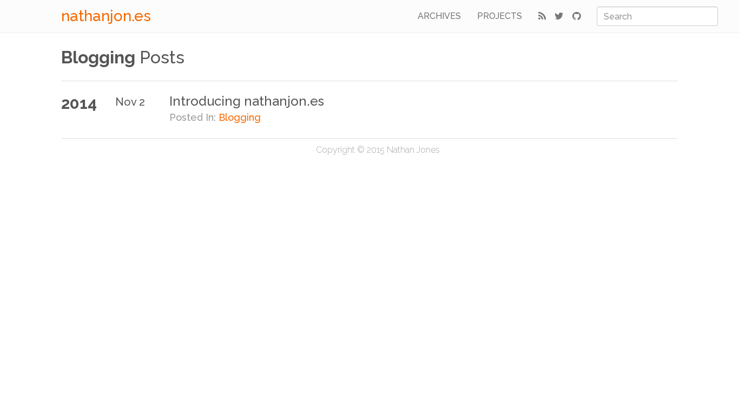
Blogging (240, 117)
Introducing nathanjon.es (246, 101)
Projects (499, 16)
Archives (439, 16)
